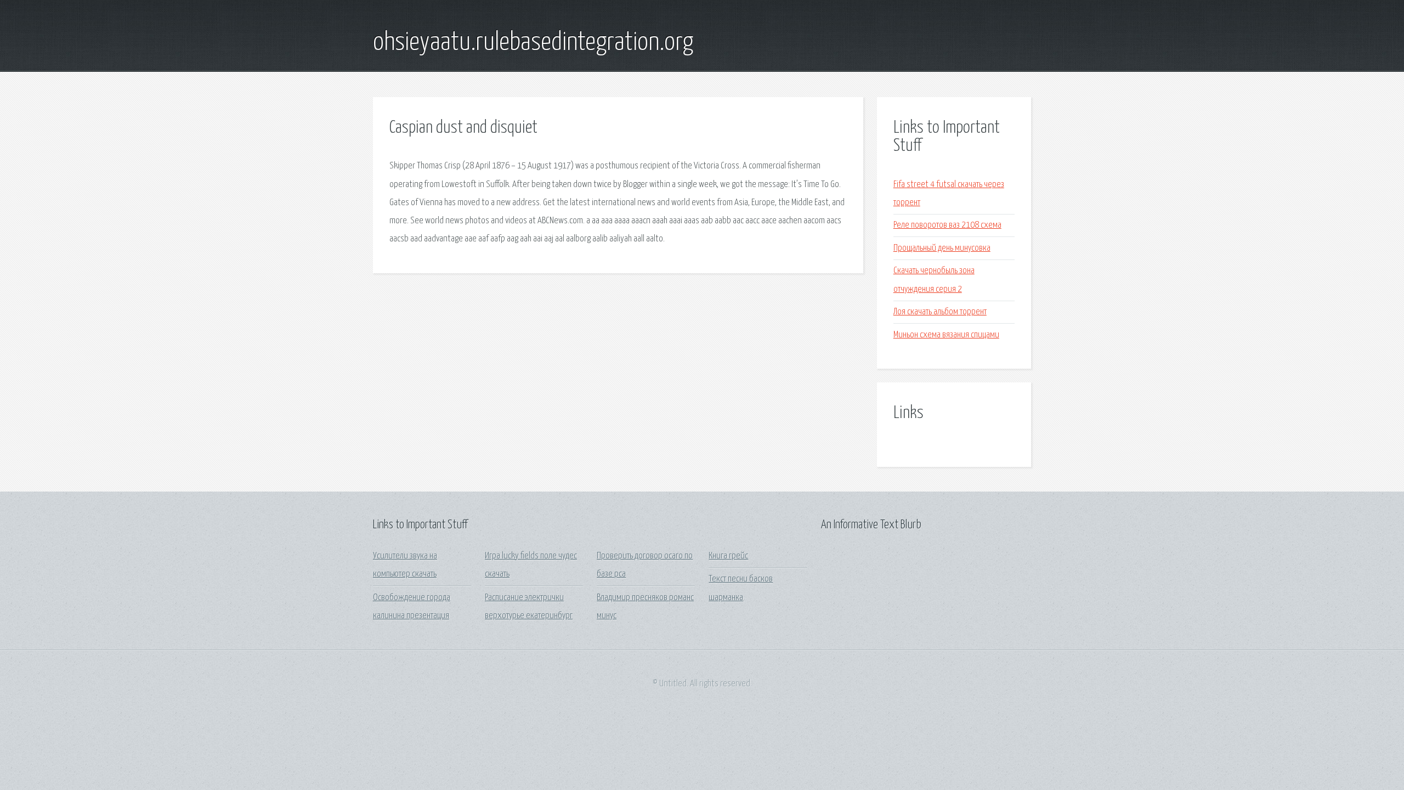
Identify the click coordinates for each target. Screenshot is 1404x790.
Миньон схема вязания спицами (946, 335)
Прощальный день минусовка (941, 248)
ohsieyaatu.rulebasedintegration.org (533, 42)
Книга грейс (728, 556)
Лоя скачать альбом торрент (940, 312)
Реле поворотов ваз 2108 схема (947, 225)
